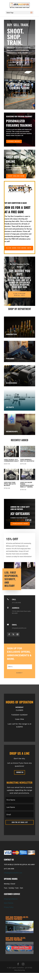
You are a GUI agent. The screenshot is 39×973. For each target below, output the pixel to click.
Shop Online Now (16, 176)
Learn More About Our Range (19, 64)
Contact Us (19, 772)
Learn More (14, 141)
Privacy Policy (8, 907)
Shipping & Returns (11, 899)
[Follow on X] (13, 634)
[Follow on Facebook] (9, 634)
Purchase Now (20, 523)
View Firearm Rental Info (19, 294)
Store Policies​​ (8, 903)
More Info (19, 95)
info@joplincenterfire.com (13, 873)
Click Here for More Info (18, 248)
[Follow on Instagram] (17, 634)
